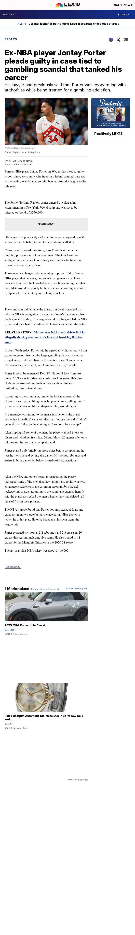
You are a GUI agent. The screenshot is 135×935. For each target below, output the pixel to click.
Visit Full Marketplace (77, 588)
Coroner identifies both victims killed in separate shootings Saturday (74, 23)
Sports (11, 39)
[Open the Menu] (5, 5)
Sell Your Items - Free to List (44, 589)
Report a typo (13, 566)
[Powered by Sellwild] (83, 780)
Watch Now (122, 5)
